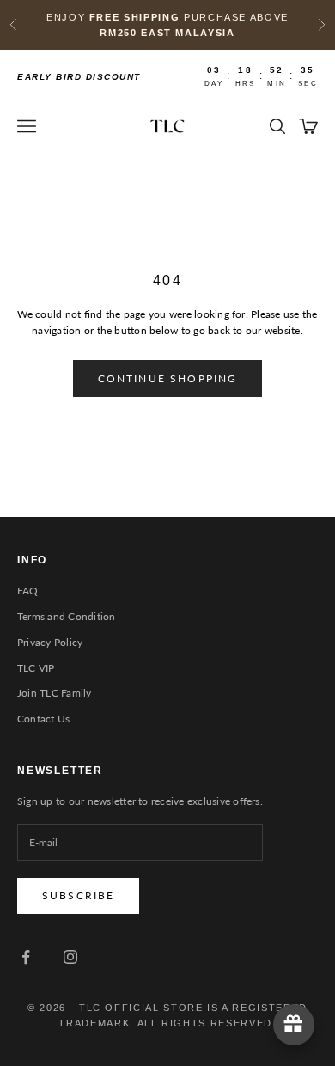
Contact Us (43, 718)
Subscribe (78, 895)
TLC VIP (36, 667)
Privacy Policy (49, 642)
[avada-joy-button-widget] (293, 1024)
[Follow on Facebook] (25, 956)
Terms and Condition (66, 616)
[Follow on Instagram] (70, 956)
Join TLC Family (54, 692)
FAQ (28, 590)
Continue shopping (168, 378)
